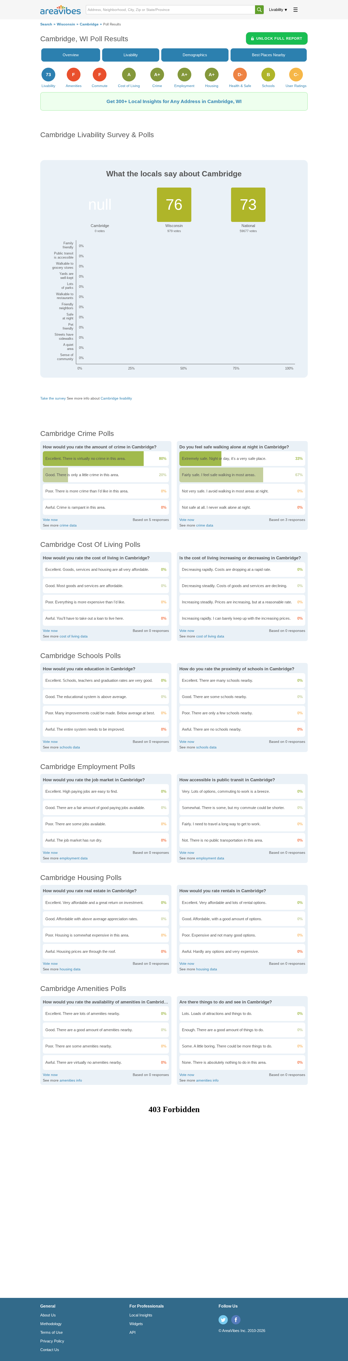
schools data (70, 747)
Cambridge (89, 24)
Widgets (136, 1324)
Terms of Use (51, 1332)
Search (46, 24)
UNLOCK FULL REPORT (279, 38)
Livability (276, 9)
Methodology (51, 1324)
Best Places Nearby (268, 55)
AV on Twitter (223, 1319)
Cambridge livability (116, 398)
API (132, 1332)
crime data (68, 525)
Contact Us (49, 1350)
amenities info (71, 1080)
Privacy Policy (52, 1341)
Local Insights (140, 1315)
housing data (70, 969)
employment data (74, 858)
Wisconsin (66, 24)
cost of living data (74, 636)
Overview (71, 55)
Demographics (195, 55)
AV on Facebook (235, 1319)
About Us (48, 1315)
